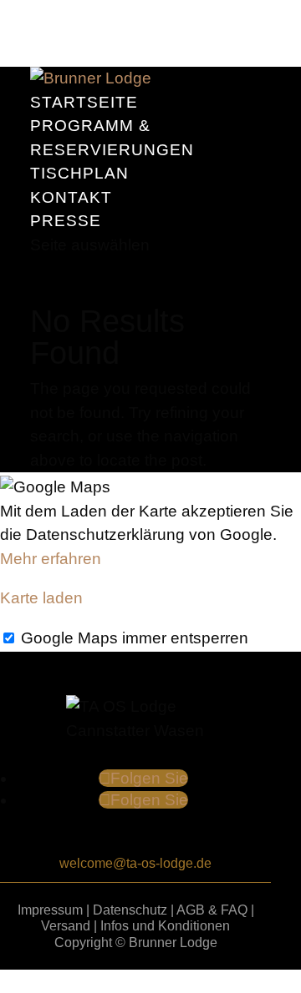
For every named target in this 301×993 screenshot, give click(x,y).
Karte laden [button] (41, 598)
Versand (65, 926)
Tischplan (79, 173)
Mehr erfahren (50, 558)
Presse (65, 220)
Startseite (84, 102)
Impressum (50, 910)
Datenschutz (130, 910)
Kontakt (71, 197)
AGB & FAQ (211, 910)
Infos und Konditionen (165, 926)
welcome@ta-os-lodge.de (135, 863)
